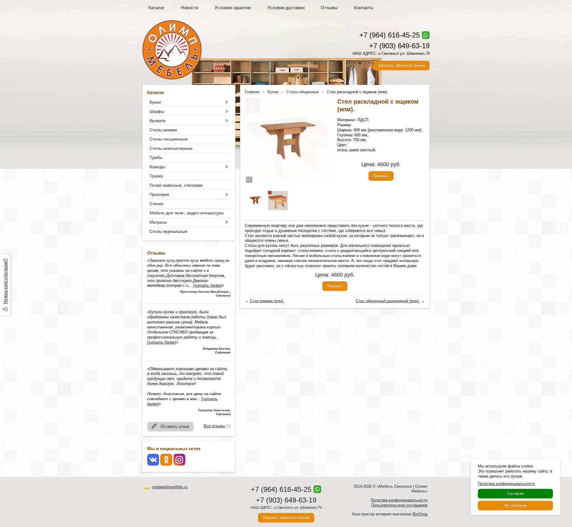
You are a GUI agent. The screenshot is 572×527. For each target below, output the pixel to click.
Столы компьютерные (171, 148)
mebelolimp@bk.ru (169, 486)
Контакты (363, 7)
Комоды (157, 166)
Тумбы (156, 157)
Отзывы (329, 7)
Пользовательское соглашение (399, 505)
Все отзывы (214, 426)
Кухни (155, 102)
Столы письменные (169, 139)
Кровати (157, 120)
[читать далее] (207, 285)
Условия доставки (285, 7)
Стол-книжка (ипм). (267, 301)
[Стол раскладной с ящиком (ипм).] (288, 141)
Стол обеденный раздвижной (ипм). (388, 301)
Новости (189, 7)
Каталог (156, 7)
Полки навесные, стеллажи (176, 185)
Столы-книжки (163, 129)
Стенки (156, 203)
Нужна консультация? (5, 281)
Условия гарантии (232, 7)
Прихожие (159, 194)
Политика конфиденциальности (399, 500)
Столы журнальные (168, 231)
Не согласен (515, 505)
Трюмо (156, 176)
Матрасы (158, 222)
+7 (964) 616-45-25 (389, 35)
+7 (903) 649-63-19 (399, 46)
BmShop (420, 514)
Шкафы (157, 111)
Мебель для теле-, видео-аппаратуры (187, 213)
